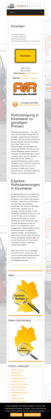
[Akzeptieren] (48, 411)
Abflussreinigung (17, 370)
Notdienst (14, 395)
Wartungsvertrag (17, 398)
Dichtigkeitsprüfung (18, 387)
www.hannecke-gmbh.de (29, 78)
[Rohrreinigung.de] (25, 5)
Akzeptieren (16, 415)
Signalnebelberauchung (19, 393)
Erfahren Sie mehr (32, 415)
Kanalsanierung (16, 376)
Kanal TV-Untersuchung (19, 384)
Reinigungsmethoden (18, 378)
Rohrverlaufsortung (18, 390)
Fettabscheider (16, 381)
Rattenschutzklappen (18, 401)
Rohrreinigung (16, 373)
